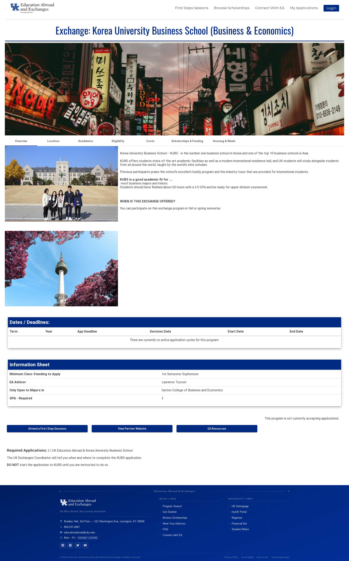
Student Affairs (240, 529)
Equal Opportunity (280, 557)
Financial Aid (239, 523)
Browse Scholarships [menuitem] (231, 8)
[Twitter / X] (78, 545)
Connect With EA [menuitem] (269, 8)
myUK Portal (239, 511)
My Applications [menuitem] (304, 8)
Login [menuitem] (331, 8)
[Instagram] (70, 545)
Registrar (237, 517)
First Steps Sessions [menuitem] (191, 8)
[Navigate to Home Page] (32, 8)
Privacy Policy (231, 557)
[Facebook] (63, 545)
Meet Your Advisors (174, 523)
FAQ (165, 529)
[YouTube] (85, 545)
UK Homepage (240, 506)
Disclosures (262, 557)
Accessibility (247, 557)
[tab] (21, 141)
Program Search (172, 506)
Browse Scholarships (175, 517)
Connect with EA (172, 535)
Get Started (169, 511)
